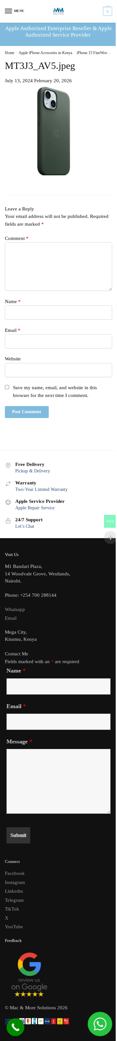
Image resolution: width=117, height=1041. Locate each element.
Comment (17, 238)
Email (12, 330)
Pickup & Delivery (32, 471)
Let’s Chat (24, 526)
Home (9, 53)
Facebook (15, 873)
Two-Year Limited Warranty (41, 489)
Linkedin (14, 891)
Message (19, 741)
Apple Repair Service (35, 507)
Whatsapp (15, 609)
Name (13, 301)
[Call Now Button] (15, 1027)
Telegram (14, 900)
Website (13, 358)
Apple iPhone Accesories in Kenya (45, 53)
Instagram (15, 882)
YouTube (14, 926)
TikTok (12, 908)
